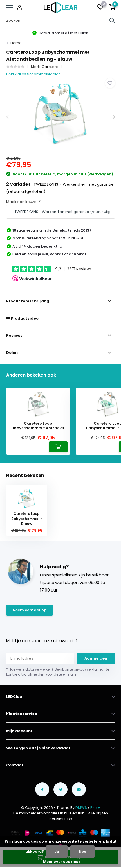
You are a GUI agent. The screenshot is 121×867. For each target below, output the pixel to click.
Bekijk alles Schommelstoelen (33, 74)
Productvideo (24, 318)
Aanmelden (95, 658)
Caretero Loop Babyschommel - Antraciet (38, 425)
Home (16, 43)
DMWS (81, 807)
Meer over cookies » (62, 861)
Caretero (50, 66)
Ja (57, 851)
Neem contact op (29, 610)
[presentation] (8, 117)
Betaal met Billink (63, 33)
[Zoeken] (112, 20)
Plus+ (95, 807)
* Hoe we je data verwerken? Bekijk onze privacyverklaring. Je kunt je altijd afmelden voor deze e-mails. (57, 672)
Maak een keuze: (23, 201)
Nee (82, 851)
